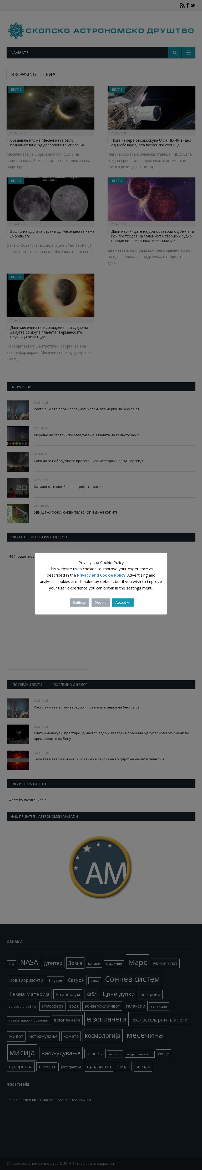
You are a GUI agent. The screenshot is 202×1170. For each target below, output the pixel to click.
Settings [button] (79, 602)
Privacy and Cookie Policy (101, 575)
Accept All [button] (122, 602)
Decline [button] (101, 602)
